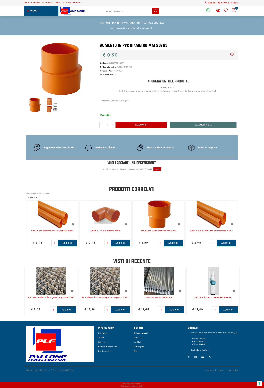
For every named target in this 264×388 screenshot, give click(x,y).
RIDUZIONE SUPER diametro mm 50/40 (158, 230)
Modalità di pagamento (107, 346)
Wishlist (137, 342)
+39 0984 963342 (230, 2)
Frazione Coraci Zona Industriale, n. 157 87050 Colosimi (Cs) (214, 332)
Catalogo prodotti (141, 333)
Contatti (76, 3)
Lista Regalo (139, 346)
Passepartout (136, 383)
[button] (155, 11)
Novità (58, 3)
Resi (136, 351)
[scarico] (111, 28)
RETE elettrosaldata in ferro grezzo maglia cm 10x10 (105, 297)
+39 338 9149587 (199, 344)
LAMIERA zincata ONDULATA (159, 297)
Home (26, 3)
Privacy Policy (232, 370)
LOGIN (157, 169)
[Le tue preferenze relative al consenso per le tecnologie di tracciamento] (259, 383)
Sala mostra (47, 3)
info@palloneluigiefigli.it (200, 350)
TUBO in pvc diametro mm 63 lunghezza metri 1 (52, 230)
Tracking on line (104, 351)
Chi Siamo (102, 333)
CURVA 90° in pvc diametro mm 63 (105, 230)
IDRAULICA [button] (32, 197)
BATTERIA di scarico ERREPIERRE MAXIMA (213, 297)
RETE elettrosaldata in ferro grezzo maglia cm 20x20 (51, 297)
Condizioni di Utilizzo (214, 370)
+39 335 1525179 (198, 341)
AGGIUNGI (67, 243)
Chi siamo (67, 3)
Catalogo (35, 3)
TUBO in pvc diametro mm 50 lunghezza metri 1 (211, 230)
